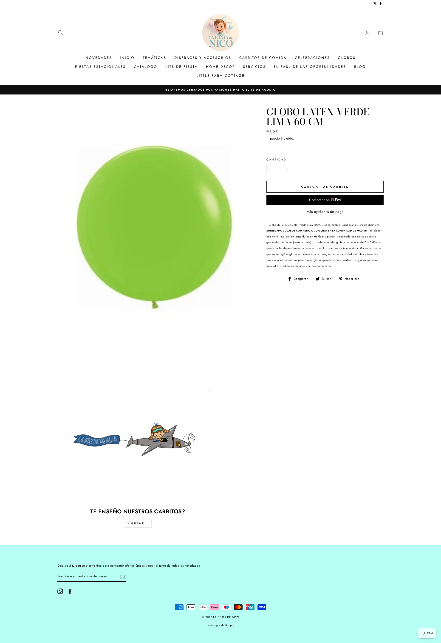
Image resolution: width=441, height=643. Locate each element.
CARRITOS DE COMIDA (263, 57)
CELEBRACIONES (312, 57)
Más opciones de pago (325, 211)
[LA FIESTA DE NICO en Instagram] (60, 591)
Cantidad (276, 159)
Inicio (127, 57)
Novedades (98, 57)
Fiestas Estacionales (100, 66)
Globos (347, 57)
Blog (360, 66)
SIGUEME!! (137, 523)
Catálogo (145, 66)
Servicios (254, 66)
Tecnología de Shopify (220, 625)
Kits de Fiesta (181, 66)
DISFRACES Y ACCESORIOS (202, 57)
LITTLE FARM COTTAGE (221, 75)
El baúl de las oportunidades (310, 66)
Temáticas (154, 57)
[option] (220, 89)
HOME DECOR (220, 66)
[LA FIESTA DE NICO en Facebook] (70, 591)
